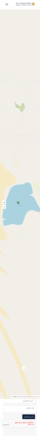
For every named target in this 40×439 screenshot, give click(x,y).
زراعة (31, 205)
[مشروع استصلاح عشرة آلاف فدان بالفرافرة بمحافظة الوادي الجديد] (20, 346)
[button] (19, 88)
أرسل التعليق (28, 417)
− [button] (4, 207)
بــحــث (19, 117)
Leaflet (14, 396)
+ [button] (4, 203)
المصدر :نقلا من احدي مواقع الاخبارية (22, 306)
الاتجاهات (9, 309)
